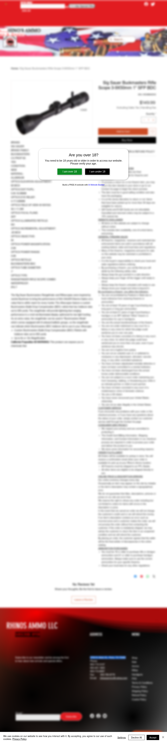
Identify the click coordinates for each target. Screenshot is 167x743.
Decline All (136, 737)
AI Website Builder (96, 185)
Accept (152, 737)
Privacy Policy (19, 739)
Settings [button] (121, 737)
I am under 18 (97, 171)
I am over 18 (70, 171)
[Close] (163, 737)
